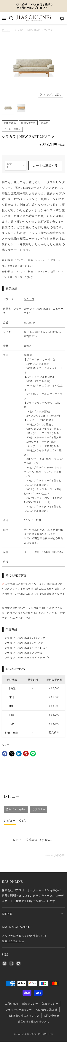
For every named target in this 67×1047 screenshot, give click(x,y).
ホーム (6, 30)
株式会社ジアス (40, 1021)
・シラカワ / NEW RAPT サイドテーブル (26, 657)
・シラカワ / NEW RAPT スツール (22, 652)
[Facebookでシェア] (4, 753)
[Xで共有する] (12, 753)
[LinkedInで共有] (19, 753)
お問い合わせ (51, 1015)
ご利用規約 (11, 1003)
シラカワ (29, 299)
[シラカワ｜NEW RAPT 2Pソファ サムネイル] (8, 108)
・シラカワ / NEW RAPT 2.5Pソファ (23, 637)
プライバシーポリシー (19, 1009)
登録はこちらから (13, 941)
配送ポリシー (30, 1003)
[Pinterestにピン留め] (26, 753)
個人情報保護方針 (46, 1009)
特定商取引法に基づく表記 (23, 1015)
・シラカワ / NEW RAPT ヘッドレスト (25, 647)
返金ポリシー (50, 1003)
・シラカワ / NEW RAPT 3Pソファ (22, 642)
